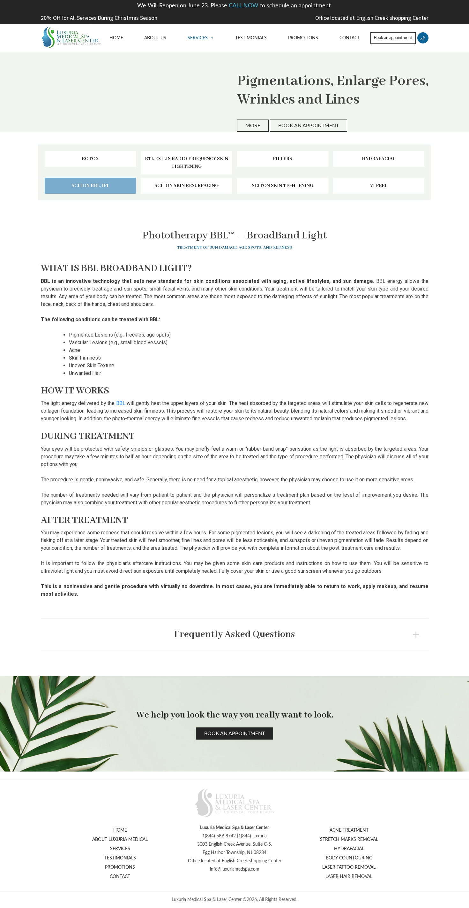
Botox (90, 159)
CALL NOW (244, 6)
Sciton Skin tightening (282, 186)
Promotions (303, 38)
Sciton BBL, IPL (90, 186)
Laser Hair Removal (348, 876)
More (252, 125)
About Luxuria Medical (120, 839)
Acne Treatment (349, 830)
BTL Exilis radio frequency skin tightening (186, 162)
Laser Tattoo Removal (349, 867)
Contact (349, 38)
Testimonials (251, 38)
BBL (120, 403)
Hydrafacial (379, 159)
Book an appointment (393, 38)
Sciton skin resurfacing (186, 186)
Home (116, 38)
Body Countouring (349, 858)
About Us (155, 38)
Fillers (282, 159)
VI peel (378, 186)
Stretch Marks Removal (349, 839)
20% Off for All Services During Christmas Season (99, 17)
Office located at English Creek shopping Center (371, 17)
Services (198, 38)
